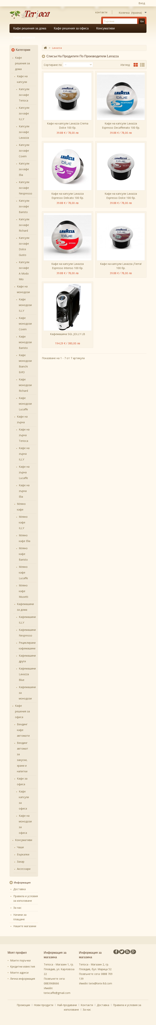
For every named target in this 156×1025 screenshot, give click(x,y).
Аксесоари (23, 869)
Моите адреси (19, 972)
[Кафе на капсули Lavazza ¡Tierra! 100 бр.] (121, 236)
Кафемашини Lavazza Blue (27, 674)
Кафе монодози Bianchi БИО (25, 363)
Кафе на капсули (22, 79)
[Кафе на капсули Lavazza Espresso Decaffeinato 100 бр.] (121, 96)
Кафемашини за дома (25, 606)
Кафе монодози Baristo (25, 342)
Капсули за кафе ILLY (24, 113)
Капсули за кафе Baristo (24, 206)
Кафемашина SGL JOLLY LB (67, 334)
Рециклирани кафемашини (27, 645)
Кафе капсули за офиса (24, 800)
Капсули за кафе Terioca (24, 94)
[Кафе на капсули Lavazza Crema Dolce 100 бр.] (68, 96)
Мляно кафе (21, 506)
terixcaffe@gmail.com (57, 993)
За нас (17, 907)
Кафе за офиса (22, 781)
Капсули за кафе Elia (24, 169)
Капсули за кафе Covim (24, 150)
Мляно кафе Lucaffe (23, 572)
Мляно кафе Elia (24, 538)
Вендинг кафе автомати (23, 729)
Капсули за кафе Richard (24, 224)
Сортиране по (53, 65)
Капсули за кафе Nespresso (25, 187)
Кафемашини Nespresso (27, 632)
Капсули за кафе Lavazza (24, 131)
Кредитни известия (22, 966)
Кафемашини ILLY (27, 619)
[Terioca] (31, 14)
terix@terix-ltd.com (100, 983)
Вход (141, 3)
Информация (22, 882)
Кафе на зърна (22, 419)
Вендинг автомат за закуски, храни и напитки (22, 757)
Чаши (20, 847)
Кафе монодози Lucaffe (25, 403)
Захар (20, 861)
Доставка (19, 889)
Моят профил (17, 952)
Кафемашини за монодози (27, 692)
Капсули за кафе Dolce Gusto (24, 246)
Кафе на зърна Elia (24, 490)
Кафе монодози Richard (25, 385)
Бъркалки (23, 854)
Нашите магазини (24, 926)
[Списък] (142, 65)
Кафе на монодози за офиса (25, 824)
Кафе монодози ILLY (25, 304)
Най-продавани (67, 1005)
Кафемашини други (27, 658)
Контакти (87, 1005)
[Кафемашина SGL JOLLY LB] (68, 307)
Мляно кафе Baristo (23, 553)
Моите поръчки (20, 960)
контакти (101, 12)
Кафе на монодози (23, 289)
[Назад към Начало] (45, 48)
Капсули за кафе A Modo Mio (24, 270)
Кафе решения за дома (29, 28)
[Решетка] (136, 65)
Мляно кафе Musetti (23, 591)
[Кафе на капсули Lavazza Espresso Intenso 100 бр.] (68, 236)
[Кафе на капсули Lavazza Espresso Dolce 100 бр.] (121, 166)
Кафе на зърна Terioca (24, 435)
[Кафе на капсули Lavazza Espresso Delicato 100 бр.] (68, 166)
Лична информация (22, 978)
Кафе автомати (24, 37)
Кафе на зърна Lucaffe (24, 472)
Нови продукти (44, 1005)
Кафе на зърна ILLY (24, 453)
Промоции (24, 1005)
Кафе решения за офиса (71, 28)
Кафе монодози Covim (25, 323)
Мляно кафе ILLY (23, 522)
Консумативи (105, 28)
